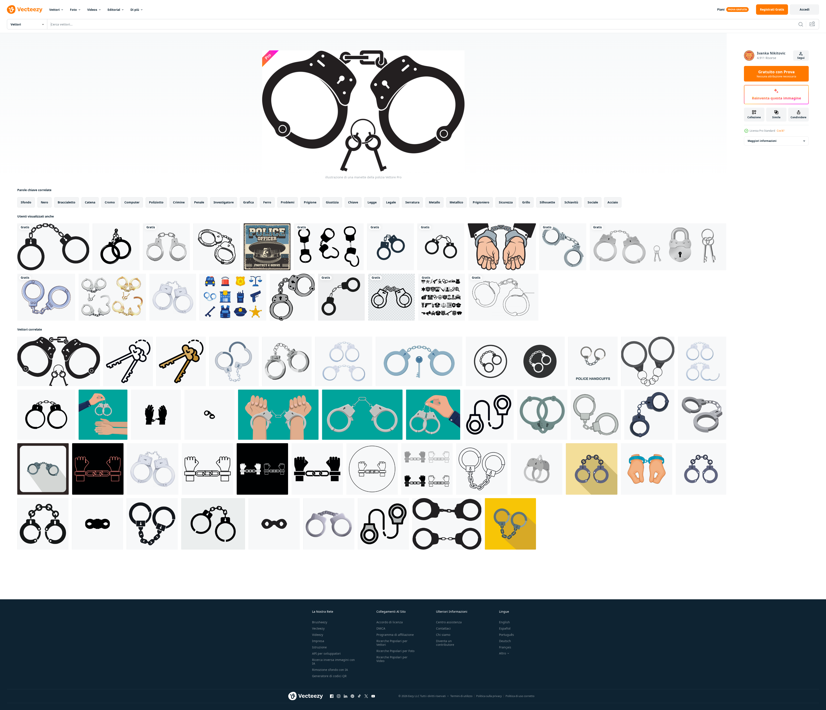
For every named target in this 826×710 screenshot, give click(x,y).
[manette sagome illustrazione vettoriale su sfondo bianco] (329, 246)
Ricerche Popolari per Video (391, 659)
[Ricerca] (800, 24)
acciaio (612, 202)
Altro (502, 653)
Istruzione (319, 647)
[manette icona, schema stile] (481, 469)
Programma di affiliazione (395, 635)
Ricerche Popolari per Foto (395, 651)
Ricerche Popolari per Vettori (391, 643)
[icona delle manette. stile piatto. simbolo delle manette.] (53, 246)
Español (505, 628)
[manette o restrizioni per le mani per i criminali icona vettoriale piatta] (440, 246)
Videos (92, 10)
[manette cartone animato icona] (702, 415)
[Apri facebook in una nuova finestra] (331, 696)
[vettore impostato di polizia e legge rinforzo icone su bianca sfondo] (441, 297)
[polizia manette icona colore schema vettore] (383, 524)
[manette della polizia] (391, 297)
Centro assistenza (449, 622)
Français (505, 647)
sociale (593, 202)
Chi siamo (443, 635)
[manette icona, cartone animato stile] (287, 361)
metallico (456, 202)
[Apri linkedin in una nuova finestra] (345, 696)
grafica (248, 202)
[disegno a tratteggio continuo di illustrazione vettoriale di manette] (503, 297)
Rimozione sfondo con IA (330, 670)
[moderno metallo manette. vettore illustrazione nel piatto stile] (278, 415)
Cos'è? (780, 131)
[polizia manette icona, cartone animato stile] (328, 524)
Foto (73, 10)
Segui (801, 58)
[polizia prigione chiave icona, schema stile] (128, 361)
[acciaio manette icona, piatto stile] (510, 524)
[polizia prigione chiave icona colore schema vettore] (181, 361)
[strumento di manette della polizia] (46, 297)
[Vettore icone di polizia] (233, 297)
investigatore (224, 202)
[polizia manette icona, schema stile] (489, 415)
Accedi (804, 9)
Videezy (317, 635)
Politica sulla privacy (489, 696)
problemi (287, 202)
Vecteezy (318, 628)
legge (372, 202)
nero (44, 202)
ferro (267, 202)
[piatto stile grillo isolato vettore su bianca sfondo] (536, 469)
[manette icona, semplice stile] (152, 524)
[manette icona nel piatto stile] (43, 469)
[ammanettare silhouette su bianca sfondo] (446, 524)
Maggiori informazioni (762, 141)
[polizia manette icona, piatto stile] (591, 469)
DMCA (380, 628)
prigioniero (481, 202)
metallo (434, 202)
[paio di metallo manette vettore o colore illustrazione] (647, 361)
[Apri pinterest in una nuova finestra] (352, 696)
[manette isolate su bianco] (166, 246)
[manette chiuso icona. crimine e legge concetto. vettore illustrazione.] (419, 361)
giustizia (332, 202)
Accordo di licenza (389, 622)
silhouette (547, 202)
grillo (526, 202)
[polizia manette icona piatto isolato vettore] (701, 469)
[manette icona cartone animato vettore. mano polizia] (542, 415)
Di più (134, 10)
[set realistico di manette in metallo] (112, 297)
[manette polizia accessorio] (562, 246)
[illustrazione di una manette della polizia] (58, 361)
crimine (179, 202)
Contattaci (443, 628)
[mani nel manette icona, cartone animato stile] (646, 469)
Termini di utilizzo (461, 696)
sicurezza (506, 202)
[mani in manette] (502, 246)
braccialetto (66, 202)
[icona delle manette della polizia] (172, 297)
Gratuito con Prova (776, 73)
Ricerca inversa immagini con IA (333, 661)
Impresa (318, 641)
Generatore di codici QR (329, 676)
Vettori (54, 10)
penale (199, 202)
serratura (412, 202)
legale (391, 202)
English (504, 622)
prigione (310, 202)
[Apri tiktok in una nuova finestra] (359, 696)
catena (90, 202)
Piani (721, 9)
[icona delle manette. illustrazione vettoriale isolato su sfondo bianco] (341, 297)
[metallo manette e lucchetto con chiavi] (658, 246)
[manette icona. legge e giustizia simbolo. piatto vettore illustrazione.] (515, 361)
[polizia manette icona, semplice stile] (42, 524)
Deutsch (505, 641)
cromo (110, 202)
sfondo (26, 202)
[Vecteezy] (24, 9)
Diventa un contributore (445, 643)
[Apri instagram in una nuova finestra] (338, 696)
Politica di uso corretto (520, 696)
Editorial (114, 10)
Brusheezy (319, 622)
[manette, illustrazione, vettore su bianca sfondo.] (292, 297)
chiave (353, 202)
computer (132, 202)
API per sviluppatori (326, 653)
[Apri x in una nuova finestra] (366, 696)
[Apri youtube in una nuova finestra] (373, 696)
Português (506, 635)
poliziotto (156, 202)
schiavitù (571, 202)
